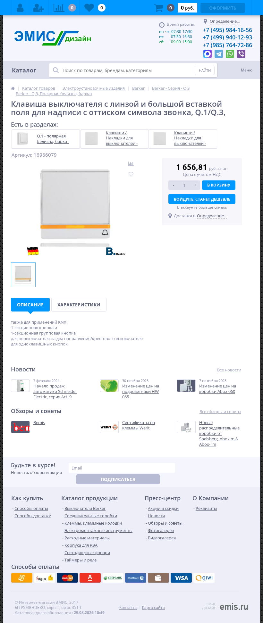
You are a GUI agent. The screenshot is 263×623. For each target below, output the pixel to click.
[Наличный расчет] (181, 578)
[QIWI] (112, 578)
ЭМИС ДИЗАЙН (209, 606)
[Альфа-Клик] (135, 578)
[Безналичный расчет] (204, 578)
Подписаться (118, 479)
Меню (246, 70)
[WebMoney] (67, 578)
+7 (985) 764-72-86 (227, 45)
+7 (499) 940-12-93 (227, 37)
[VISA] (21, 578)
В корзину (218, 185)
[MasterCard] (44, 578)
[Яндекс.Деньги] (90, 578)
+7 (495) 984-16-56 (227, 30)
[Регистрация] (38, 7)
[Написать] (207, 52)
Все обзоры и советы (220, 411)
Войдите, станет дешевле (202, 199)
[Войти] (20, 7)
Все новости (229, 370)
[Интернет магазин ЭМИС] (13, 88)
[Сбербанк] (158, 578)
